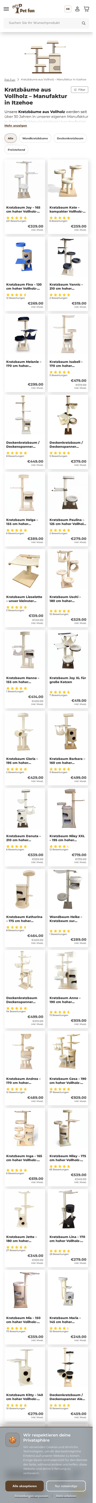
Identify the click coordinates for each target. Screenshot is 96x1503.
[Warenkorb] (86, 9)
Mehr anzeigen (15, 125)
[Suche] (83, 23)
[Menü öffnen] (6, 9)
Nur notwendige (66, 1486)
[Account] (77, 9)
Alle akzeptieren (25, 1486)
